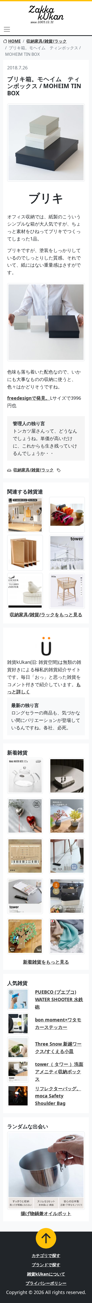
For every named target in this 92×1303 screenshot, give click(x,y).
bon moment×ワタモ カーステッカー (58, 1023)
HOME (14, 41)
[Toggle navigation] (7, 29)
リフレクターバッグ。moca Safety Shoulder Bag (58, 1095)
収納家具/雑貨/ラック (46, 41)
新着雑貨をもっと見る (46, 962)
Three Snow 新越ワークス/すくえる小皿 (58, 1047)
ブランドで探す (46, 1265)
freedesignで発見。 (28, 398)
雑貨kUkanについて (46, 1274)
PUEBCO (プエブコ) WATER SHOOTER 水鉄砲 (59, 999)
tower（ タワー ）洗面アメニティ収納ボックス (59, 1071)
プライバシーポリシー (46, 1283)
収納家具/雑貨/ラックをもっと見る (46, 614)
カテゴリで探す (46, 1255)
